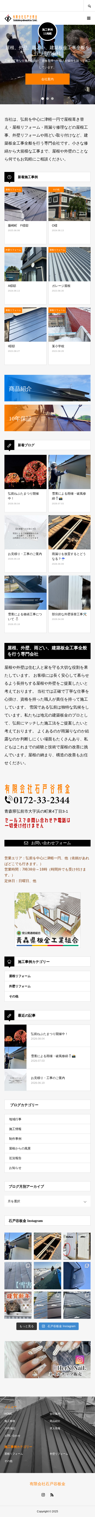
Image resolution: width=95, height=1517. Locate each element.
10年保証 (9, 1428)
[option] (47, 64)
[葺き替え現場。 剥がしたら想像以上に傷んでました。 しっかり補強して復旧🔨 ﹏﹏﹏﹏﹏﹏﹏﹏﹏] (47, 1246)
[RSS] (52, 1494)
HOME (8, 1413)
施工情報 (15, 1129)
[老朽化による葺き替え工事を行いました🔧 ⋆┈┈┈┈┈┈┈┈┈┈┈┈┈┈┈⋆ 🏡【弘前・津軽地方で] (47, 1305)
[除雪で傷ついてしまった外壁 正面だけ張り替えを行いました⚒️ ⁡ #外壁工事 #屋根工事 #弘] (77, 1246)
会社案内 (55, 1413)
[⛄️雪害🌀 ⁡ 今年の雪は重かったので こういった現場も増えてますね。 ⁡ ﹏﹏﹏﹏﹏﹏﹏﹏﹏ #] (18, 1275)
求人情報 (55, 1428)
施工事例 (9, 1421)
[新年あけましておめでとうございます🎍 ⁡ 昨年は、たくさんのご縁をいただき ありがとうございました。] (18, 1305)
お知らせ (15, 1168)
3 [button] (52, 98)
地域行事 (15, 1119)
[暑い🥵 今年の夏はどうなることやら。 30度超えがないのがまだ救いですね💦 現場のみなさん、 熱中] (18, 1246)
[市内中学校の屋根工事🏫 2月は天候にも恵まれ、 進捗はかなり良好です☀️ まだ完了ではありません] (47, 1275)
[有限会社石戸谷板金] (21, 18)
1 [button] (42, 98)
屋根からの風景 (20, 1148)
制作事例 (15, 1138)
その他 (13, 996)
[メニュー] (88, 18)
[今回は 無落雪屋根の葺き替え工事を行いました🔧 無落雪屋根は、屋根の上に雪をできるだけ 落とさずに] (77, 1305)
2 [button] (47, 98)
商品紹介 (55, 1421)
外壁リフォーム (20, 986)
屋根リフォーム (20, 976)
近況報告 (15, 1158)
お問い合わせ (12, 1435)
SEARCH (89, 5)
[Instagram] (43, 1494)
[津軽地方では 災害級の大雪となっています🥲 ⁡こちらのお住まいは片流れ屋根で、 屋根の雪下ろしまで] (77, 1275)
